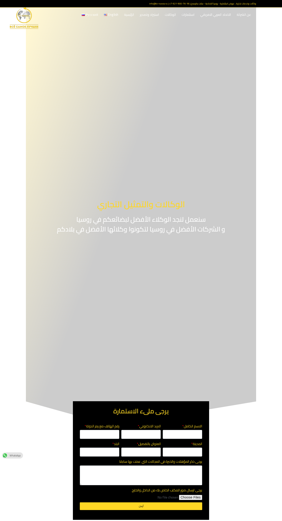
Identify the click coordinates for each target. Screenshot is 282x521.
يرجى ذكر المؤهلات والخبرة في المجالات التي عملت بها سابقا (160, 462)
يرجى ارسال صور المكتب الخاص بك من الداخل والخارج (167, 490)
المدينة (197, 444)
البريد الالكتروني (150, 426)
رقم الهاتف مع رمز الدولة (102, 426)
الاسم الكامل (193, 426)
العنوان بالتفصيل (149, 444)
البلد (116, 444)
